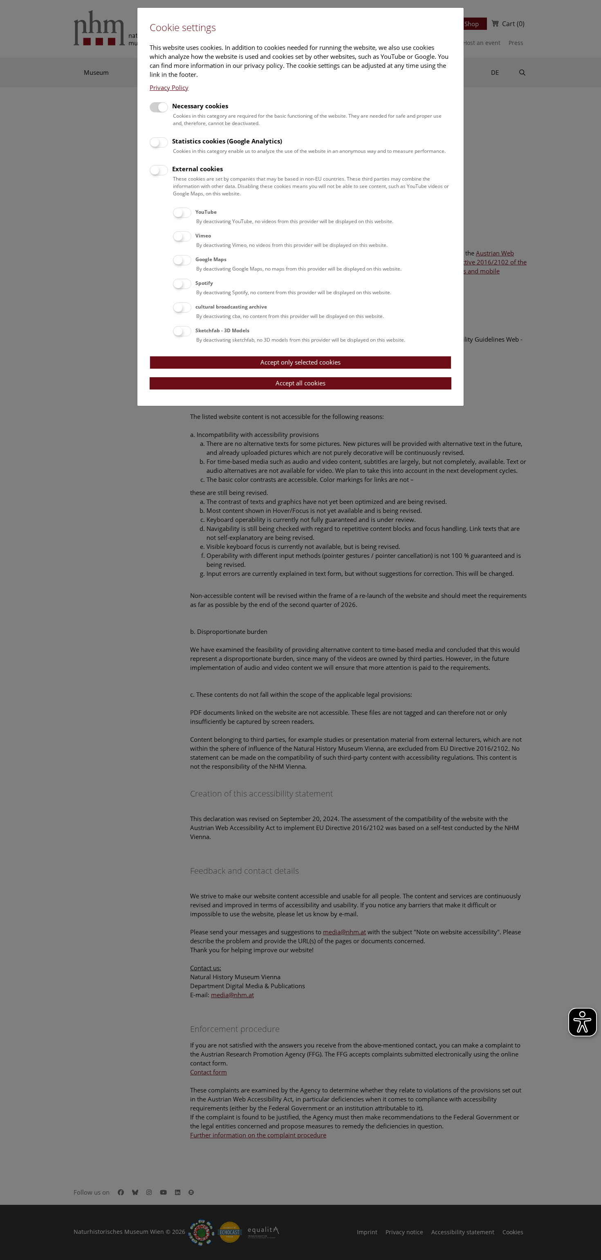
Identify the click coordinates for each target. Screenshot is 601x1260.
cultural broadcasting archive (231, 306)
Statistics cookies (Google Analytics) (227, 141)
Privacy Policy (169, 87)
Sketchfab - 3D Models (222, 330)
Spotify (204, 283)
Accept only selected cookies (300, 362)
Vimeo (203, 235)
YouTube (206, 211)
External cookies (197, 169)
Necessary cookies (200, 106)
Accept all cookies (300, 383)
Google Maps (210, 259)
